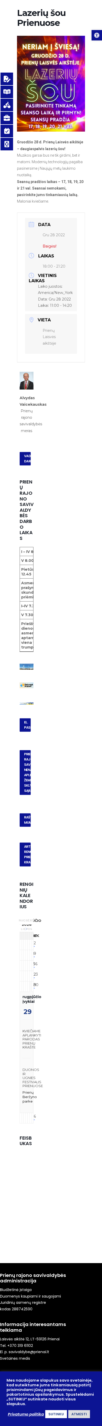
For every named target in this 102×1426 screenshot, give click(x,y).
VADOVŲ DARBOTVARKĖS (27, 459)
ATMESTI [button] (79, 1414)
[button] (97, 35)
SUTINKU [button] (56, 1414)
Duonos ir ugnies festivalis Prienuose (32, 1078)
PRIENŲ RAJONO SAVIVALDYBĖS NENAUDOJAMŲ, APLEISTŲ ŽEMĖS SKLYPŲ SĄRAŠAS (27, 772)
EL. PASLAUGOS (27, 725)
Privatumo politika (26, 1414)
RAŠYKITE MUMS (27, 820)
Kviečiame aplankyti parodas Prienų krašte (31, 1039)
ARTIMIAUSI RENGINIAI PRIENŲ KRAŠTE (27, 854)
